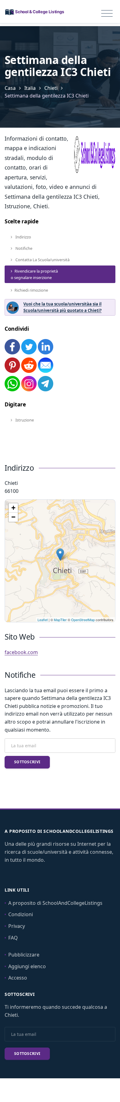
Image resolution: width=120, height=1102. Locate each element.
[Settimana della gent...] (60, 554)
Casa (10, 88)
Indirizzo (22, 237)
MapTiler (60, 619)
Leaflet (43, 619)
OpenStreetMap (83, 619)
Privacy (16, 926)
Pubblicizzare (23, 954)
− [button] (13, 517)
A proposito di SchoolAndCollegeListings (55, 903)
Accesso (17, 977)
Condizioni (20, 914)
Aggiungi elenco (27, 966)
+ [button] (13, 508)
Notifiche (23, 248)
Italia (30, 88)
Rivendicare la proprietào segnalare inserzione (34, 274)
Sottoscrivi (27, 762)
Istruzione (24, 420)
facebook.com (21, 652)
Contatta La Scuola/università (42, 259)
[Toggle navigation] (107, 13)
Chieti (51, 88)
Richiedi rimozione (31, 290)
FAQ (13, 937)
